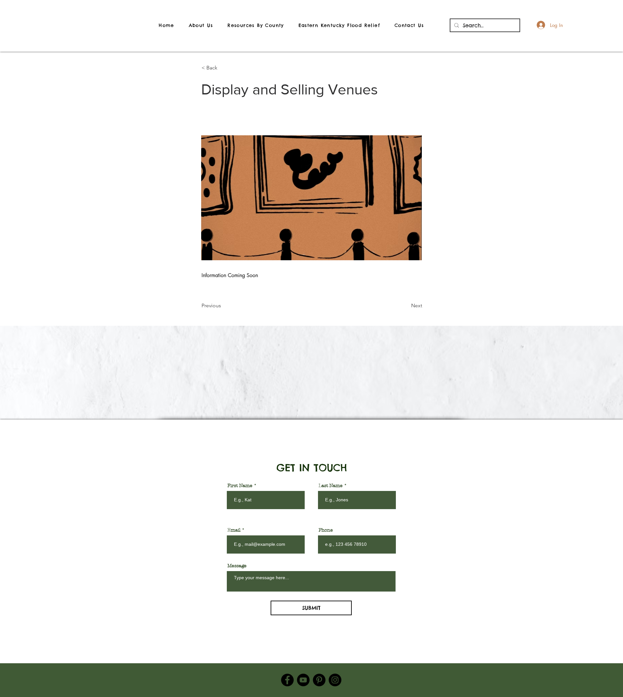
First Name (239, 485)
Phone (326, 530)
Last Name (331, 485)
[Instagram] (335, 680)
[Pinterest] (319, 680)
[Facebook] (287, 680)
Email (233, 530)
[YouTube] (303, 680)
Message (237, 566)
